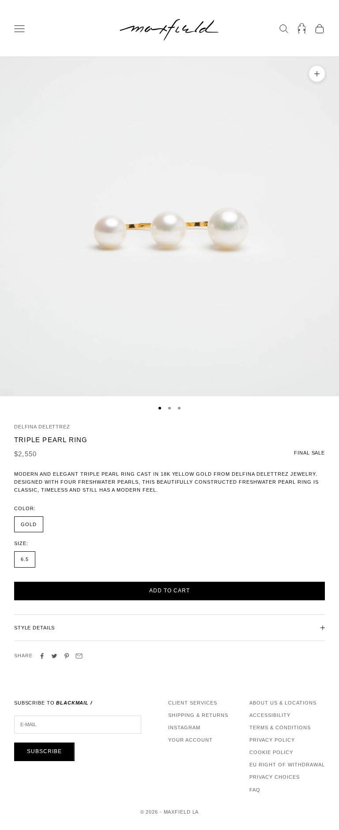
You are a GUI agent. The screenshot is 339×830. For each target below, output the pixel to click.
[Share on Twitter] (54, 655)
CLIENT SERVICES (192, 702)
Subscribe (44, 751)
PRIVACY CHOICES (274, 777)
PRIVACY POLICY (272, 740)
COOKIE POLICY (271, 752)
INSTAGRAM (184, 727)
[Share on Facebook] (41, 655)
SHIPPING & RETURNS (198, 715)
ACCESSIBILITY (269, 715)
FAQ (254, 789)
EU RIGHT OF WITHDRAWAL (287, 764)
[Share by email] (79, 655)
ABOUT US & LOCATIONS (282, 702)
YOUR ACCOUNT (190, 740)
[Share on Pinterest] (66, 655)
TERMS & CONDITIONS (280, 727)
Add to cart (169, 590)
